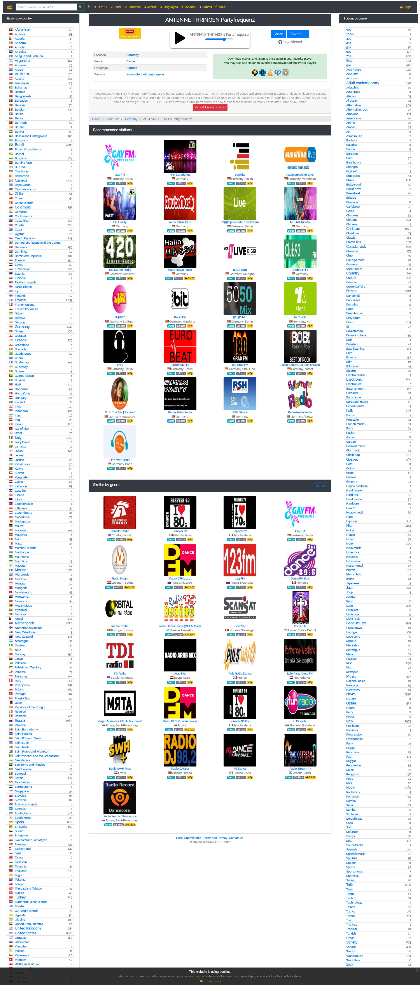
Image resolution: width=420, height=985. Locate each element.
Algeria (19, 38)
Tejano (350, 907)
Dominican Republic (28, 256)
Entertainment (355, 388)
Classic (350, 237)
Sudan (19, 831)
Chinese (351, 224)
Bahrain (20, 92)
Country (352, 273)
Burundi (20, 167)
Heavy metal (354, 512)
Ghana (19, 331)
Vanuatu (20, 946)
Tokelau (20, 879)
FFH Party (119, 222)
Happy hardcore (357, 486)
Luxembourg (23, 512)
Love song (353, 636)
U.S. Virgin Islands (26, 910)
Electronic (354, 379)
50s (348, 47)
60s (348, 51)
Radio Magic (120, 578)
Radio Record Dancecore (119, 816)
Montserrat (22, 596)
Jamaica (20, 446)
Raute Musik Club (179, 222)
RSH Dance (240, 412)
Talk (349, 885)
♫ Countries (132, 7)
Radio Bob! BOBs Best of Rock (300, 364)
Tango (350, 893)
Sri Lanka (21, 826)
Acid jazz (352, 74)
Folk (349, 410)
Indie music (353, 548)
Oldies (351, 703)
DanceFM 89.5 (300, 578)
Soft (349, 827)
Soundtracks (354, 845)
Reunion (20, 711)
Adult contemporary (362, 83)
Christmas (352, 233)
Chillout (351, 219)
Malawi (19, 525)
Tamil (350, 889)
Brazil (19, 145)
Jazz (350, 588)
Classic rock (356, 247)
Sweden (20, 844)
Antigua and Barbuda (29, 56)
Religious (352, 774)
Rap (348, 756)
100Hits (240, 174)
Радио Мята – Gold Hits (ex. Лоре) (120, 721)
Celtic (350, 211)
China (19, 198)
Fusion (350, 432)
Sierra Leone (23, 786)
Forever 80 (180, 531)
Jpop (349, 592)
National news (355, 681)
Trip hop (351, 924)
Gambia (20, 318)
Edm (349, 361)
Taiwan (19, 857)
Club (349, 255)
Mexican (351, 658)
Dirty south (353, 317)
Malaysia (20, 530)
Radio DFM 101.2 (180, 578)
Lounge (351, 632)
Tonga (19, 884)
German (131, 67)
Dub (349, 339)
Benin (19, 118)
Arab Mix (180, 673)
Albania (20, 34)
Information (354, 561)
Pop (349, 721)
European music (357, 401)
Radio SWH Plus (120, 768)
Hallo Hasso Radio (180, 269)
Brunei (19, 154)
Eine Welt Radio (119, 459)
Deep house (354, 313)
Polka (350, 716)
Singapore (22, 791)
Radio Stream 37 (300, 768)
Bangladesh (23, 96)
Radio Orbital (119, 626)
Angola (19, 47)
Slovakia (20, 795)
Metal (350, 654)
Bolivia (19, 131)
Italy (18, 437)
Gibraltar (20, 335)
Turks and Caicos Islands (31, 901)
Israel (18, 433)
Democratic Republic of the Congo (38, 242)
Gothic (350, 468)
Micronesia (22, 574)
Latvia (19, 481)
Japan (19, 451)
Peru (18, 680)
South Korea (23, 817)
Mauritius (21, 561)
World (350, 951)
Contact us (236, 837)
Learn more (214, 981)
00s (348, 29)
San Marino (22, 760)
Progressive (354, 734)
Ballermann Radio (300, 412)
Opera (350, 707)
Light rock (353, 618)
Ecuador (20, 260)
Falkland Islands (25, 282)
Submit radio (192, 837)
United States (25, 933)
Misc (349, 663)
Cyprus (19, 234)
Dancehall (353, 295)
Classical (352, 251)
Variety (351, 942)
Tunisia (19, 893)
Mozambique (23, 605)
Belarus (20, 105)
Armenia (20, 65)
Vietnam (20, 959)
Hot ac (350, 530)
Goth (349, 464)
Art (348, 131)
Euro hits (352, 393)
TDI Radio (120, 673)
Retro (350, 778)
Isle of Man (22, 428)
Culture (351, 277)
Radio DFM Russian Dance (180, 721)
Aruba (19, 69)
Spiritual (351, 858)
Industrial (352, 556)
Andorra (20, 43)
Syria (18, 853)
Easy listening (355, 348)
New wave (353, 689)
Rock (350, 787)
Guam (19, 358)
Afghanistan (23, 29)
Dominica (21, 251)
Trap (349, 920)
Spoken (351, 862)
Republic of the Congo (30, 707)
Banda (350, 149)
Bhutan (19, 127)
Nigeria (19, 645)
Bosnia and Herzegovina (31, 136)
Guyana (20, 380)
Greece (20, 340)
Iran (17, 415)
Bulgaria (20, 158)
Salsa (349, 805)
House (350, 534)
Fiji (17, 291)
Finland (20, 295)
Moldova (20, 579)
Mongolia (21, 588)
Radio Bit (180, 317)
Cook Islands (23, 216)
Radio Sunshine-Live (300, 174)
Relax (350, 770)
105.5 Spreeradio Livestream (240, 222)
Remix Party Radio (180, 412)
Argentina (22, 61)
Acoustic (352, 78)
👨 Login (405, 7)
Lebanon (21, 486)
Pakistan (20, 663)
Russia (20, 720)
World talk (353, 960)
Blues (350, 180)
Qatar (18, 702)
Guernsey (21, 367)
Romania (20, 716)
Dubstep (351, 344)
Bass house (353, 162)
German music (356, 446)
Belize (19, 114)
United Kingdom (28, 928)
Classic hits (353, 242)
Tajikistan (21, 862)
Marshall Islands (25, 548)
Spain (19, 822)
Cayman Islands (25, 189)
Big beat (351, 171)
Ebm (349, 353)
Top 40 (350, 911)
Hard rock (352, 494)
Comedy (352, 264)
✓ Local (116, 7)
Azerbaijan (22, 83)
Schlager (352, 814)
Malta (18, 543)
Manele (351, 641)
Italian (350, 579)
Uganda (20, 915)
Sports (350, 867)
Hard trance (354, 499)
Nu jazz (351, 699)
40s (348, 43)
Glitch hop (353, 454)
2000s (350, 34)
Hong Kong (22, 393)
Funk (349, 428)
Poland (19, 689)
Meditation (353, 645)
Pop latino (353, 725)
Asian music (354, 136)
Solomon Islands (26, 804)
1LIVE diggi (240, 269)
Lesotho (20, 490)
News (350, 694)
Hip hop (351, 521)
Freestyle (352, 419)
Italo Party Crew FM (300, 673)
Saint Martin (22, 747)
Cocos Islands (24, 203)
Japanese (352, 583)
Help (179, 837)
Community (354, 268)
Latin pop (352, 614)
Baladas (351, 144)
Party (349, 712)
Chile (19, 194)
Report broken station (210, 107)
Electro (351, 370)
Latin (349, 605)
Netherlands (25, 623)
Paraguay (21, 676)
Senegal (20, 773)
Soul (349, 840)
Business (352, 202)
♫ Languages (169, 7)
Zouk (349, 964)
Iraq (17, 419)
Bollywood (353, 184)
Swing (350, 880)
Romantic (352, 796)
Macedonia (22, 517)
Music (351, 676)
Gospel (352, 459)
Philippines (22, 685)
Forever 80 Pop (240, 721)
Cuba (18, 229)
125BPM (120, 317)
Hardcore (352, 503)
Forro (350, 415)
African (351, 96)
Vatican (19, 950)
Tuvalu (19, 906)
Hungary (20, 397)
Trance (350, 915)
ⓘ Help (220, 7)
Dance (351, 291)
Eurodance (353, 397)
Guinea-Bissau (24, 375)
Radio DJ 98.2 (180, 768)
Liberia (19, 495)
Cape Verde (23, 185)
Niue (18, 650)
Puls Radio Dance (240, 673)
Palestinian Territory (28, 667)
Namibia (20, 614)
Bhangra (352, 166)
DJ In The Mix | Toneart (120, 412)
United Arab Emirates (29, 924)
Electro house (355, 375)
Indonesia (21, 411)
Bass (349, 158)
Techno (351, 898)
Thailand (20, 870)
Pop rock (352, 730)
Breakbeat (353, 193)
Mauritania (22, 556)
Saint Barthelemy (26, 729)
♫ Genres (150, 7)
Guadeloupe (23, 353)
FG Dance (240, 768)
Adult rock (353, 92)
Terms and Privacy (215, 837)
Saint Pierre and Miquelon (32, 751)
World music (354, 955)
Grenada (20, 349)
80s (349, 61)
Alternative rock (357, 109)
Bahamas (21, 87)
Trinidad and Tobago (28, 888)
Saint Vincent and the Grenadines (37, 756)
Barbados (21, 100)
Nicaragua (21, 641)
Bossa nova (353, 189)
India (18, 406)
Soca (349, 823)
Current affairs (355, 286)
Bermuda (21, 122)
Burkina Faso (23, 162)
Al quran (352, 100)
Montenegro (23, 592)
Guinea (19, 371)
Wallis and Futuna (27, 964)
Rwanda (20, 725)
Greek (350, 472)
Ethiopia (20, 278)
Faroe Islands (23, 286)
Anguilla (20, 51)
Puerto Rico (22, 698)
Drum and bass (356, 335)
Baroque (352, 153)
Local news (354, 627)
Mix (348, 667)
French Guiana (24, 304)
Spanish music (355, 853)
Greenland (22, 345)
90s (348, 65)
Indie (349, 543)
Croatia (19, 225)
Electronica (353, 384)
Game (350, 437)
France (20, 300)
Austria (19, 78)
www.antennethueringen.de (145, 74)
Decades (352, 304)
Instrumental (354, 565)
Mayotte (20, 565)
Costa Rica (21, 220)
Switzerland (23, 848)
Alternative (353, 105)
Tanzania (20, 866)
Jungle (350, 596)
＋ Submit (205, 7)
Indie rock (352, 552)
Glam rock (353, 450)
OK (201, 981)
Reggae (351, 761)
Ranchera (352, 752)
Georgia (20, 322)
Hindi (349, 517)
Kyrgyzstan (22, 477)
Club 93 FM (300, 269)
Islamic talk (353, 574)
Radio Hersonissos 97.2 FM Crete (180, 626)
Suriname (21, 835)
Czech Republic (25, 238)
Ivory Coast (22, 442)
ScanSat (240, 626)
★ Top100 (100, 7)
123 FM (240, 578)
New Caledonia (25, 632)
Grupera (351, 481)
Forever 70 (240, 531)
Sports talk (353, 875)
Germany (22, 327)
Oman (19, 658)
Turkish (351, 933)
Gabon (19, 313)
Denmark (21, 247)
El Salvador (22, 269)
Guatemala (22, 362)
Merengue (353, 650)
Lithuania (21, 508)
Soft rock (352, 831)
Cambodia (21, 171)
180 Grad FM (240, 364)
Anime (350, 122)
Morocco (21, 601)
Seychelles (22, 782)
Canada (21, 180)
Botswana (21, 140)
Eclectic (351, 357)
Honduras (21, 389)
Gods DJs (300, 626)
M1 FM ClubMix (300, 222)
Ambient (352, 114)
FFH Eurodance (180, 174)
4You (120, 364)
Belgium (20, 109)
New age (352, 685)
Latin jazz (352, 610)
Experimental (355, 406)
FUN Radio (300, 721)
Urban (350, 938)
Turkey (20, 897)
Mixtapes (352, 672)
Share (278, 34)
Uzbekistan (22, 942)
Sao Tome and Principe (30, 764)
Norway (20, 654)
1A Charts (300, 317)
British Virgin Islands (28, 149)
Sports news (354, 871)
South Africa (23, 813)
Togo (18, 875)
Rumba (351, 801)
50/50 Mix (240, 317)
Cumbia (351, 282)
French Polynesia (26, 309)
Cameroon (22, 176)
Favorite (296, 34)
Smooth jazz (354, 818)
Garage (351, 441)
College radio (355, 260)
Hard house (354, 490)
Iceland (20, 402)
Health (350, 508)
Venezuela (22, 955)
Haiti (18, 384)
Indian (350, 539)
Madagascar (23, 521)
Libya (18, 499)
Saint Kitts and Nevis (28, 738)
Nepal (19, 618)
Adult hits (352, 87)
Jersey (19, 455)
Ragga (350, 747)
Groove (351, 477)
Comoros (21, 211)
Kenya (19, 468)
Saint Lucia (22, 742)
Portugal (20, 693)
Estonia (19, 273)
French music (355, 424)
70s (348, 56)
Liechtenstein (24, 503)
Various (351, 947)
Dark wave (353, 300)
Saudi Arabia (23, 769)
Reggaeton (353, 765)
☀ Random (188, 7)
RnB (349, 783)
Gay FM (120, 174)
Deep (350, 308)
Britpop (351, 197)
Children (352, 215)
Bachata (351, 140)
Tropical (351, 929)
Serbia (19, 778)
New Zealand (24, 636)
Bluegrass (353, 175)
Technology (354, 902)
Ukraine (20, 919)
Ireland (19, 424)
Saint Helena (23, 733)
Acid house (353, 69)
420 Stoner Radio (120, 269)
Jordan (19, 459)
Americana (353, 118)
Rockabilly (353, 792)
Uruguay (20, 937)
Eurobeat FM (180, 364)
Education (353, 366)
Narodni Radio (119, 531)
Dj (347, 326)
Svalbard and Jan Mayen (31, 840)
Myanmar (21, 610)
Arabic (350, 127)
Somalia (20, 808)
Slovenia (20, 800)
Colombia (23, 207)
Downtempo (354, 331)
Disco (350, 322)
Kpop (349, 601)
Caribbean (353, 206)
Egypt (19, 264)
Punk (349, 743)
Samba (350, 809)
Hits (349, 526)
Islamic (350, 570)
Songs (350, 836)
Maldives (21, 534)
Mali (17, 539)
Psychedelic (354, 738)
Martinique (22, 552)
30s (348, 38)
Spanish (351, 849)
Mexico (20, 570)
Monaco (20, 583)
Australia (22, 74)
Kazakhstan (22, 464)
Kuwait (19, 473)
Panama (20, 672)
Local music (356, 623)
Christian (353, 229)
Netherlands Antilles (28, 627)
